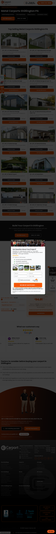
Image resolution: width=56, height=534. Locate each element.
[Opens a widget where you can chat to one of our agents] (51, 531)
